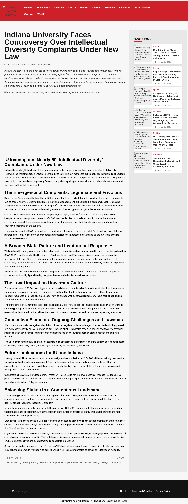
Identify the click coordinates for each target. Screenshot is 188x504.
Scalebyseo (121, 501)
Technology (43, 7)
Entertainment (143, 7)
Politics (96, 7)
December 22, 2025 (163, 62)
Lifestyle (59, 7)
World (40, 14)
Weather (28, 14)
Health (84, 7)
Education (124, 7)
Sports (72, 7)
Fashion (28, 7)
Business (110, 7)
